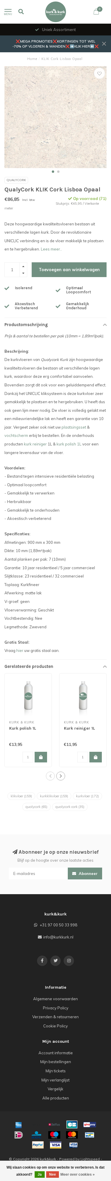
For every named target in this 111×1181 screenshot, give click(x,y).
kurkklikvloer (54, 796)
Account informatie (55, 1052)
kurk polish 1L (69, 444)
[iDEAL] (18, 1134)
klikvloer (21, 796)
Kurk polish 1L (22, 728)
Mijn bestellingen (55, 1061)
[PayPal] (37, 1145)
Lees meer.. (51, 249)
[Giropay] (89, 1124)
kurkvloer (87, 796)
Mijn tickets (56, 1070)
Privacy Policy (55, 1008)
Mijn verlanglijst (55, 1080)
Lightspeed (90, 1159)
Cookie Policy (55, 1026)
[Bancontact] (89, 1134)
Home (32, 59)
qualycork (36, 807)
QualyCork (16, 180)
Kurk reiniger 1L (79, 728)
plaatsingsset (74, 427)
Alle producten (55, 1098)
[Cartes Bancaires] (72, 1124)
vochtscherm (16, 435)
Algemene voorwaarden (55, 998)
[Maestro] (54, 1134)
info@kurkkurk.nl (58, 937)
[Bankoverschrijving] (36, 1124)
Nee (52, 1174)
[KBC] (36, 1134)
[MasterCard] (72, 1134)
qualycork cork (69, 807)
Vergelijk (55, 1088)
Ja (40, 1174)
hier (19, 650)
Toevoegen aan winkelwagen (69, 269)
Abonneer (88, 873)
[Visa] (55, 1145)
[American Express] (18, 1124)
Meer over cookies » (77, 1174)
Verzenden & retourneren (55, 1016)
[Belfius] (54, 1124)
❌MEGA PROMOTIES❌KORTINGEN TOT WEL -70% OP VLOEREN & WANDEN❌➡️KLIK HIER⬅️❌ (55, 43)
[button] (53, 171)
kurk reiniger (35, 444)
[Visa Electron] (73, 1145)
